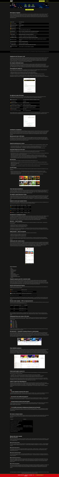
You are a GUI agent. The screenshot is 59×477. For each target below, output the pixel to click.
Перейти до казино (29, 9)
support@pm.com (13, 374)
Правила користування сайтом (15, 276)
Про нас (12, 277)
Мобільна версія (13, 273)
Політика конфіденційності (15, 274)
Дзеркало (12, 271)
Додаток (12, 272)
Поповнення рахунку (14, 275)
